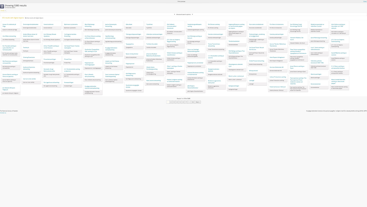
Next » (198, 102)
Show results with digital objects (34, 18)
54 (193, 102)
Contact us (3, 113)
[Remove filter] (5, 11)
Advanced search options (183, 14)
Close (364, 1)
